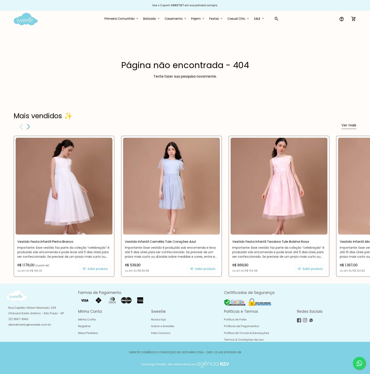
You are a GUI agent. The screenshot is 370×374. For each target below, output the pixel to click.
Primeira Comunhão (119, 18)
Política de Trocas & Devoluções (246, 333)
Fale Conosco (160, 333)
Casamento (174, 18)
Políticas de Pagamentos (241, 326)
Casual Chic (236, 18)
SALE (257, 18)
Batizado (149, 18)
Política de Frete (235, 319)
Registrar (84, 326)
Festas (214, 18)
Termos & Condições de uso (244, 340)
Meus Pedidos (88, 333)
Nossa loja (158, 319)
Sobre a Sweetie (162, 326)
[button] (27, 126)
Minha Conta (87, 319)
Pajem (196, 18)
